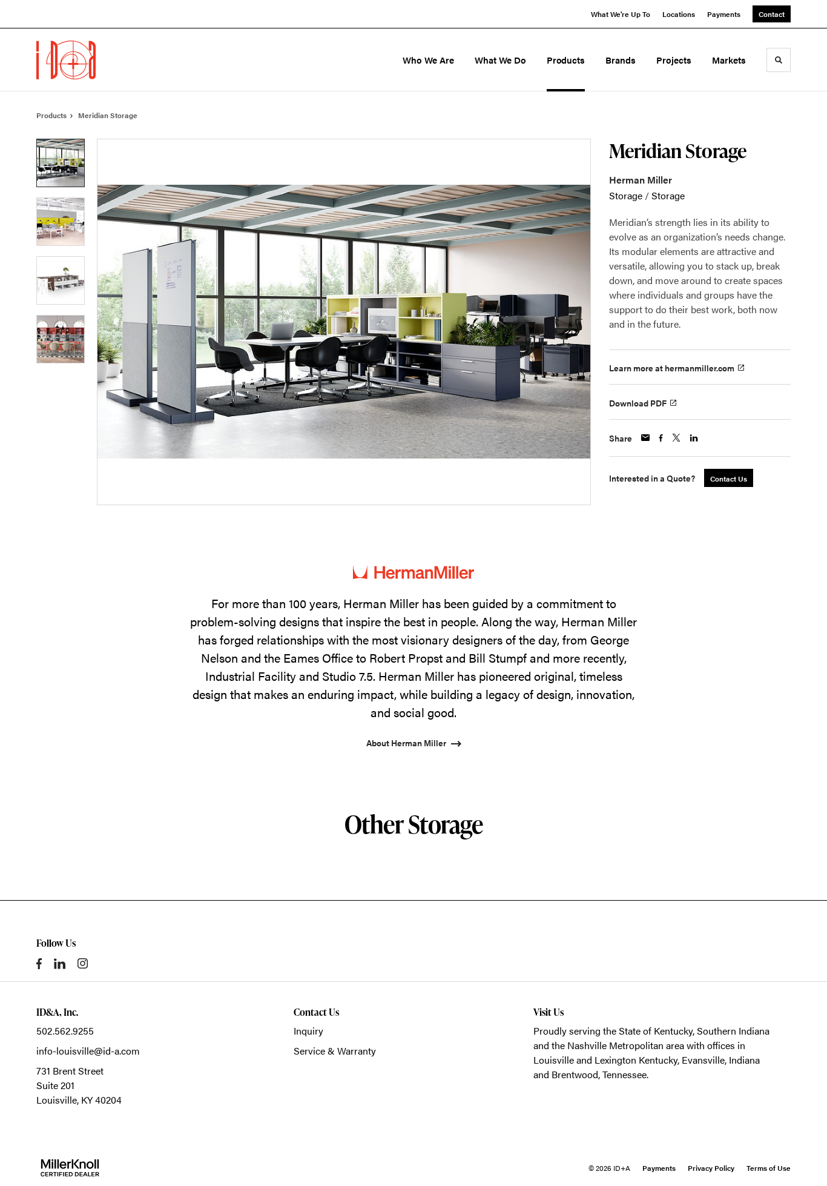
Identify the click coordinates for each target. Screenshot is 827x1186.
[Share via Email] (645, 437)
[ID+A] (89, 60)
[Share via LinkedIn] (694, 438)
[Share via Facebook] (661, 438)
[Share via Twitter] (676, 438)
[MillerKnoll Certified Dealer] (70, 1168)
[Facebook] (39, 963)
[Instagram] (82, 963)
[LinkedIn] (59, 963)
